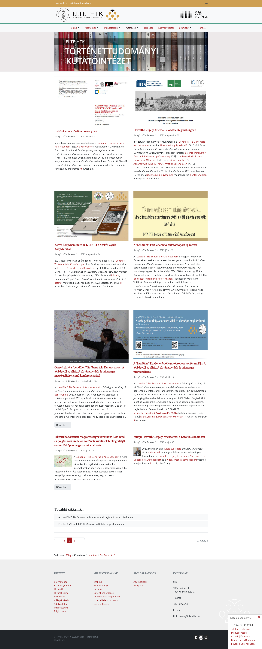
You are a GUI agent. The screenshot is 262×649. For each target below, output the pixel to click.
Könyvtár (138, 585)
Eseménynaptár (62, 585)
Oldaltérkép (59, 640)
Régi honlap (60, 611)
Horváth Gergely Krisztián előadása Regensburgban (164, 130)
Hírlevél (58, 589)
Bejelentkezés (101, 603)
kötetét (115, 275)
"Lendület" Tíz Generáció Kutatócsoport (78, 387)
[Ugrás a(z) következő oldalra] (79, 539)
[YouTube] (190, 3)
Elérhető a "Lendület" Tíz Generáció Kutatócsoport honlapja (91, 524)
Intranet (98, 589)
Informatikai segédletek (107, 596)
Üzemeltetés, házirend (106, 600)
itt (81, 168)
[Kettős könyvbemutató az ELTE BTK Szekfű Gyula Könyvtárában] (91, 215)
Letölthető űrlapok (104, 592)
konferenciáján (198, 174)
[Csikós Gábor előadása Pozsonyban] (91, 101)
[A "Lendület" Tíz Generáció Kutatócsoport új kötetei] (170, 215)
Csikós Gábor (84, 146)
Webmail (98, 581)
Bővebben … (63, 424)
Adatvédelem (61, 603)
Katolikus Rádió (172, 448)
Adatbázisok (140, 581)
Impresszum (61, 607)
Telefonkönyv (101, 585)
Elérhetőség (61, 581)
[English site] (206, 4)
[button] (74, 28)
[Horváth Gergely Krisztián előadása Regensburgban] (170, 100)
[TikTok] (198, 3)
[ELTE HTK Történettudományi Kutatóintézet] (87, 14)
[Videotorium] (186, 3)
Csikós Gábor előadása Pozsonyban (75, 131)
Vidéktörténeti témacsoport (181, 459)
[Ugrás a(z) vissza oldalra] (60, 539)
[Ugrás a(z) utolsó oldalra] (83, 539)
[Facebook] (182, 3)
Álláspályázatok (62, 600)
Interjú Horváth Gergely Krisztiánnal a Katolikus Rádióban (169, 437)
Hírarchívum (61, 592)
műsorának (154, 452)
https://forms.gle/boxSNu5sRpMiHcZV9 (162, 416)
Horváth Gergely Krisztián (174, 145)
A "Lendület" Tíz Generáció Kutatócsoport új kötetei (165, 245)
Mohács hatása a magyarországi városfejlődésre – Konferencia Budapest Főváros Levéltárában (243, 636)
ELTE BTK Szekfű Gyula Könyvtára (75, 267)
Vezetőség (59, 596)
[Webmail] (202, 3)
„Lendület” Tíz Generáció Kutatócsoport (97, 456)
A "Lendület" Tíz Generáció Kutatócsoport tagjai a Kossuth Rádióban (95, 517)
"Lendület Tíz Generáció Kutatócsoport (157, 256)
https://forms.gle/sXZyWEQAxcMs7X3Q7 (155, 412)
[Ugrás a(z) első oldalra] (56, 539)
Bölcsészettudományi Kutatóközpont (153, 278)
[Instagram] (194, 3)
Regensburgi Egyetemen (159, 174)
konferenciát (61, 394)
